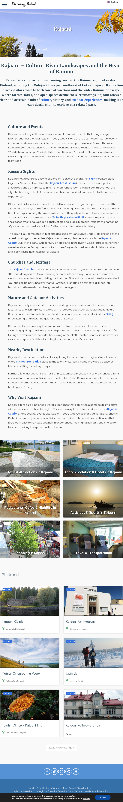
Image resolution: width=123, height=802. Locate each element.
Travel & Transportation (93, 553)
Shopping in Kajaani (30, 553)
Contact (61, 791)
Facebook (47, 772)
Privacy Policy (103, 791)
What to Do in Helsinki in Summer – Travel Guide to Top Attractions (60, 788)
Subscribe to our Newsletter (81, 791)
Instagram (61, 772)
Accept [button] (102, 797)
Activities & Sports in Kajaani (93, 512)
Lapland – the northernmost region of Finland (34, 791)
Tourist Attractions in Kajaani (30, 472)
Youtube (76, 772)
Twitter (54, 772)
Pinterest (69, 772)
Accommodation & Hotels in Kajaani (93, 472)
